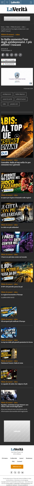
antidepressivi (7, 94)
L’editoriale (13, 458)
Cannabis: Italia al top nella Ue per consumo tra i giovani (16, 163)
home (2, 27)
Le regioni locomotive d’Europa (12, 294)
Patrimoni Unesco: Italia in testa (12, 363)
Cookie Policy (17, 483)
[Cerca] (7, 2)
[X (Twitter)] (15, 472)
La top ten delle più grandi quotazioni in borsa (17, 342)
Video (8, 27)
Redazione (29, 458)
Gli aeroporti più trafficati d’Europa (13, 321)
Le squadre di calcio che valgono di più (14, 384)
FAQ (13, 461)
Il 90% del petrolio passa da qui (12, 287)
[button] (17, 77)
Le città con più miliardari (10, 227)
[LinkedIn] (22, 472)
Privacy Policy (9, 483)
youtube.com (14, 104)
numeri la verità (7, 99)
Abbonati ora (17, 466)
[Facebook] (11, 472)
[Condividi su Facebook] (3, 55)
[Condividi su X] (7, 55)
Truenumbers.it (6, 50)
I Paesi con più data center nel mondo (14, 257)
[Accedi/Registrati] (31, 2)
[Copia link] (20, 55)
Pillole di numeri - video (18, 27)
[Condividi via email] (16, 55)
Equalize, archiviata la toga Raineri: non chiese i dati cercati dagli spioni (14, 405)
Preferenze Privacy (25, 483)
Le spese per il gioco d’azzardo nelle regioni (16, 197)
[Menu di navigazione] (2, 2)
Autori (21, 458)
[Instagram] (19, 472)
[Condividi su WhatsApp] (11, 55)
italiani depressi (20, 94)
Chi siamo (5, 458)
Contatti (19, 461)
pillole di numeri (21, 99)
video (4, 104)
